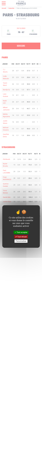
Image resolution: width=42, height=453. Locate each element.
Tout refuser (22, 237)
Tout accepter (21, 232)
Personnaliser (21, 241)
